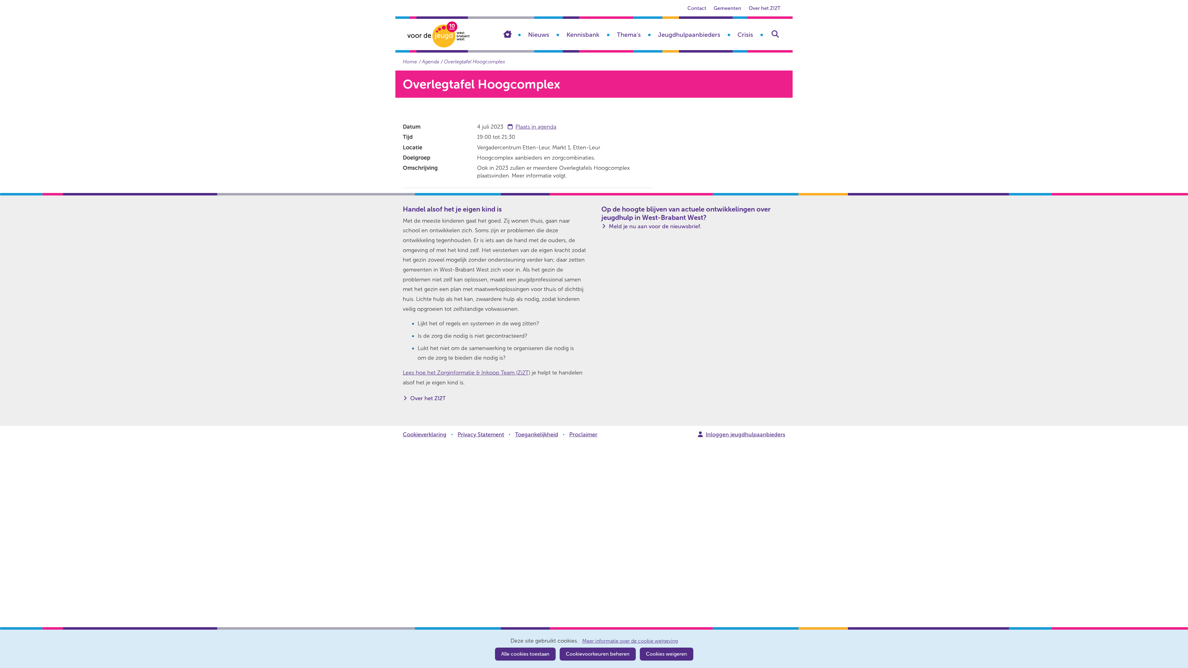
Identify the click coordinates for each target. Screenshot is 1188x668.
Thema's (629, 34)
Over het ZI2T (764, 8)
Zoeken (775, 34)
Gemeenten (727, 8)
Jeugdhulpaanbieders (689, 34)
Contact (696, 8)
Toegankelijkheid (536, 434)
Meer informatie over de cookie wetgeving (630, 641)
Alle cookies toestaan (525, 654)
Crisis (745, 34)
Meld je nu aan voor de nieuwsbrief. (655, 226)
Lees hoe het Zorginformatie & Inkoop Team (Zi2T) (466, 372)
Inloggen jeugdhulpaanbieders (745, 434)
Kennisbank (583, 34)
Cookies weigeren (666, 654)
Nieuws (538, 34)
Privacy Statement (481, 434)
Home (512, 34)
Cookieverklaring (424, 434)
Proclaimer (583, 434)
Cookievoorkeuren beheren (598, 654)
